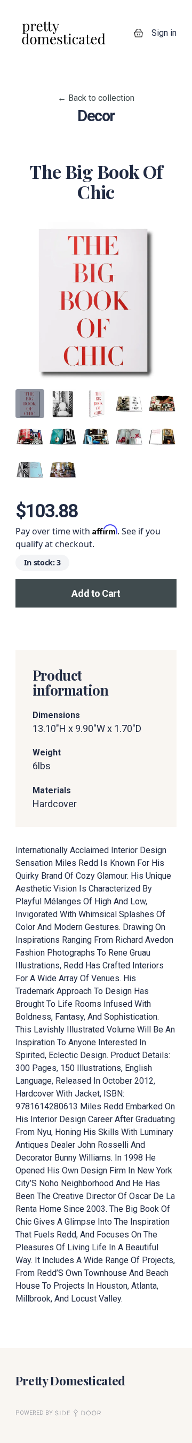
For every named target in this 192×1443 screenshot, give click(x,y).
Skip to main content (46, 10)
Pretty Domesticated (70, 1380)
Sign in (164, 33)
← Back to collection (96, 98)
